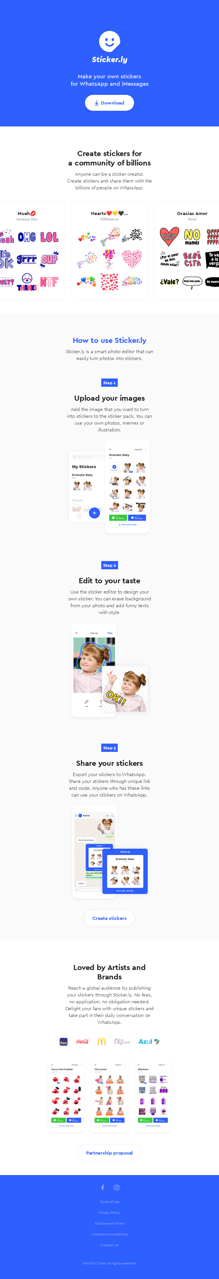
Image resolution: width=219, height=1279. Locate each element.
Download (112, 103)
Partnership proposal (109, 1153)
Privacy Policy (109, 1212)
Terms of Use (109, 1202)
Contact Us (109, 1245)
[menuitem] (109, 1202)
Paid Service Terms (109, 1223)
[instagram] (116, 1187)
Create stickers (109, 918)
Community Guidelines (109, 1234)
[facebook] (102, 1187)
